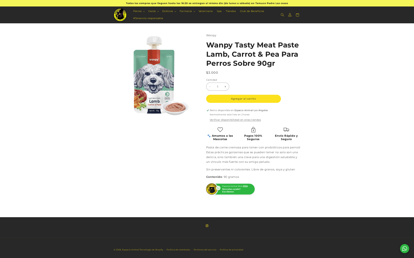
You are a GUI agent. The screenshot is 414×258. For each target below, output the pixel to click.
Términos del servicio (205, 250)
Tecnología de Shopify (151, 250)
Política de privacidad (231, 250)
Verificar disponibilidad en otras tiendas (235, 119)
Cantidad (211, 80)
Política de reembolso (178, 250)
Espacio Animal (130, 250)
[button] (138, 11)
